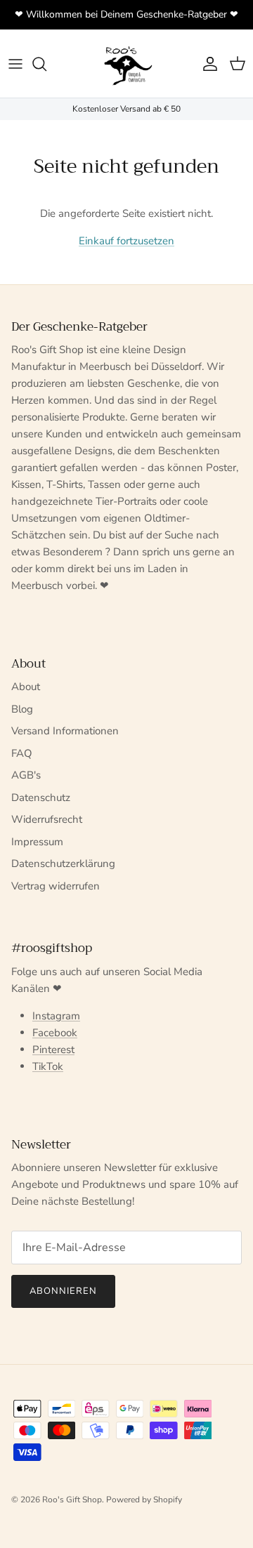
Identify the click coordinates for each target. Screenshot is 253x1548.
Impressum (37, 842)
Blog (22, 709)
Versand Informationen (65, 731)
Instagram (56, 1016)
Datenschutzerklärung (63, 863)
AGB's (26, 775)
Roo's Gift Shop (72, 1499)
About (25, 687)
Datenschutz (40, 797)
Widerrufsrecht (46, 819)
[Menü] (15, 63)
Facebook (54, 1033)
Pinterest (53, 1050)
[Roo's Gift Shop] (126, 64)
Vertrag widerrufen (55, 886)
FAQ (21, 753)
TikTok (47, 1066)
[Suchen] (46, 63)
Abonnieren (63, 1291)
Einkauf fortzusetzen (126, 241)
